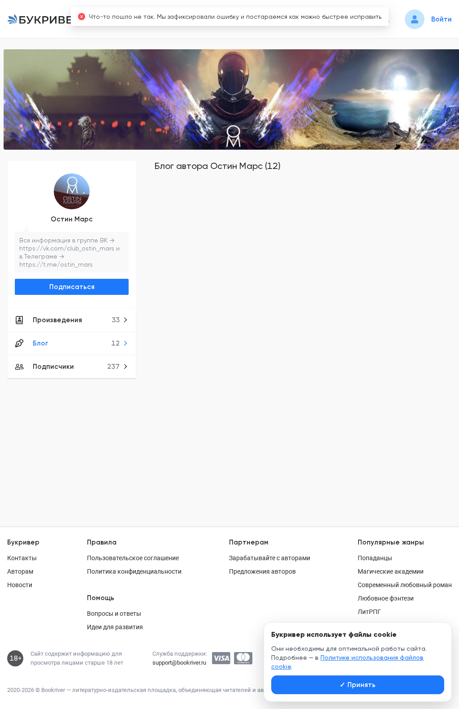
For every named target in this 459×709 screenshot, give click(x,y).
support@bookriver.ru (179, 662)
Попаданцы (375, 558)
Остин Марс (72, 219)
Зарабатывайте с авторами (269, 558)
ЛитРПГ (369, 611)
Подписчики (76, 367)
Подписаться (72, 287)
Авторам (20, 571)
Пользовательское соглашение (133, 558)
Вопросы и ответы (114, 613)
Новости (19, 584)
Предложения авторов (262, 571)
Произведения (76, 320)
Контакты (22, 558)
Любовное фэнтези (386, 598)
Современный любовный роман (405, 584)
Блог (76, 343)
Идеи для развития (115, 627)
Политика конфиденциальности (134, 571)
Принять (358, 685)
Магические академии (391, 571)
